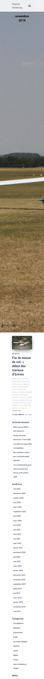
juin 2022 (16, 530)
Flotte (15, 637)
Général (16, 646)
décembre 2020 (19, 552)
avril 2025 (17, 502)
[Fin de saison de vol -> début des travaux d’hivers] (22, 342)
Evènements (18, 633)
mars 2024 (17, 521)
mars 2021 (17, 543)
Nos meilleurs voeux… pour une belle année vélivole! (21, 456)
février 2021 (18, 548)
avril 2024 (17, 516)
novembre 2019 (19, 580)
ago (28, 414)
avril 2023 (17, 525)
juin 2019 (16, 593)
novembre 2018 (19, 607)
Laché (15, 651)
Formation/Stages (20, 642)
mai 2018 (16, 611)
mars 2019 (17, 598)
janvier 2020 (18, 570)
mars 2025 (17, 507)
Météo (15, 655)
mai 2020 (16, 561)
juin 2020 (16, 557)
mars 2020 (17, 566)
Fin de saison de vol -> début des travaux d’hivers (21, 366)
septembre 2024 (19, 512)
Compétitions (18, 623)
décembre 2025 (19, 493)
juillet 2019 (17, 589)
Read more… (17, 411)
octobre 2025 (18, 498)
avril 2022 (17, 534)
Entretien (15, 354)
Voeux (15, 660)
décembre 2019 (19, 575)
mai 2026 (16, 489)
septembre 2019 (19, 584)
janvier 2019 (18, 602)
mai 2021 (16, 539)
